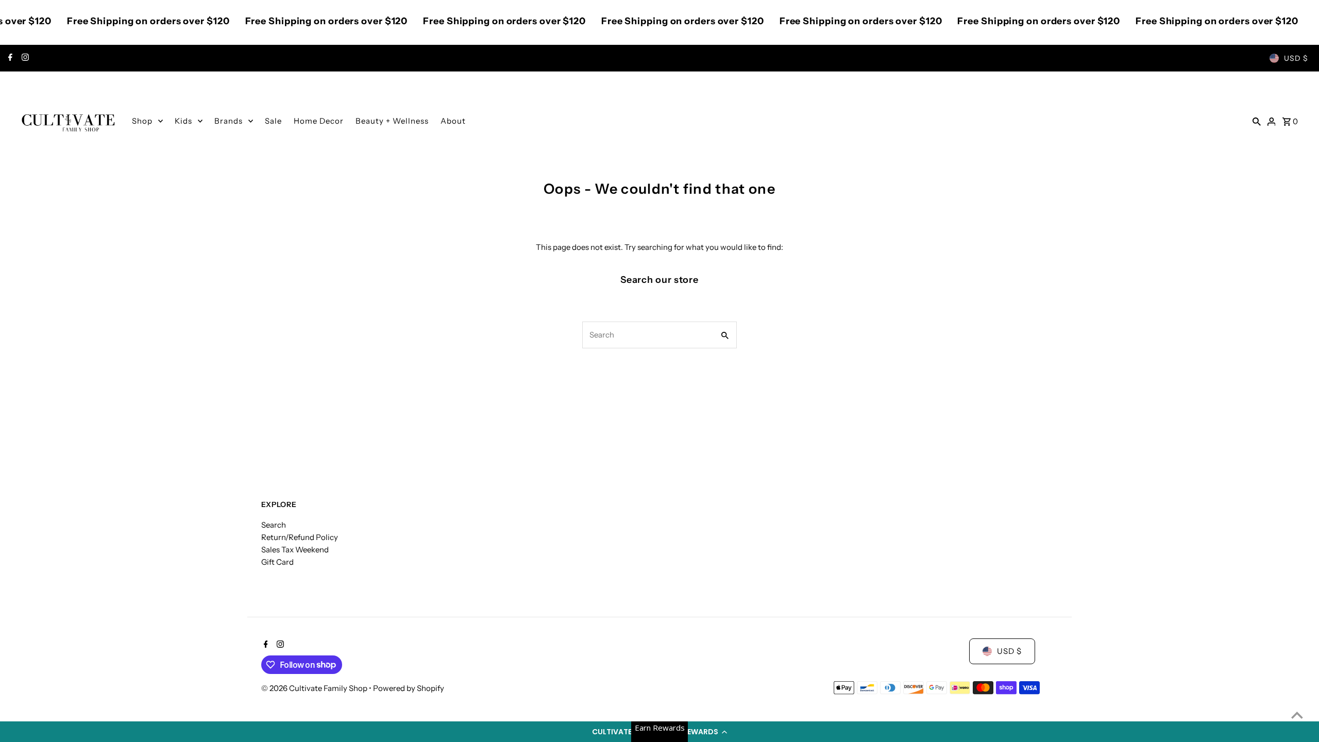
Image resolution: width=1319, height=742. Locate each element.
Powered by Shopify (408, 688)
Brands (228, 121)
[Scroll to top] (1297, 715)
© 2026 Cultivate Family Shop (315, 688)
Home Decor (319, 121)
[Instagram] (24, 58)
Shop (142, 121)
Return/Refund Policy (299, 537)
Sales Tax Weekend (295, 549)
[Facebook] (9, 58)
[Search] (1256, 121)
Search (273, 525)
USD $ (1296, 58)
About (453, 121)
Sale (273, 121)
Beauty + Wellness (392, 121)
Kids (183, 121)
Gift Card (277, 562)
